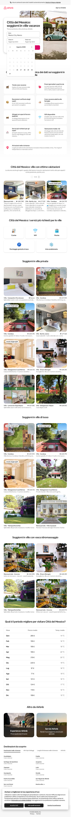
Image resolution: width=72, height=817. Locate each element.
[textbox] (15, 42)
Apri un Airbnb (61, 8)
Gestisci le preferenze (54, 805)
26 (17, 70)
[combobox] (23, 35)
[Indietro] (31, 176)
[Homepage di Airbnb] (8, 8)
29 (28, 70)
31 (10, 74)
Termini (38, 814)
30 (32, 70)
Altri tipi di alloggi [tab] (28, 750)
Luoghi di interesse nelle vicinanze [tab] (47, 750)
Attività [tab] (63, 750)
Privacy (32, 814)
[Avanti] (38, 176)
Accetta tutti (14, 805)
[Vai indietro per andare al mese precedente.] (10, 47)
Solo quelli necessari (34, 805)
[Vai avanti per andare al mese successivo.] (31, 47)
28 (24, 70)
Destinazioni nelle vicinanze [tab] (12, 750)
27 (21, 70)
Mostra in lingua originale (53, 2)
